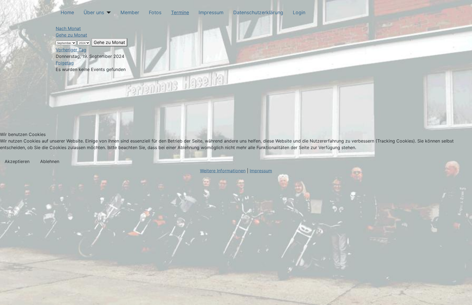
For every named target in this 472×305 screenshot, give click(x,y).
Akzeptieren (17, 161)
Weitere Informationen (223, 170)
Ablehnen (49, 161)
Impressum (261, 170)
